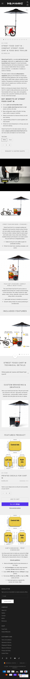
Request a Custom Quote (15, 151)
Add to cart (15, 499)
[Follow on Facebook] (2, 658)
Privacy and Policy (6, 650)
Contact (3, 615)
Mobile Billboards (6, 632)
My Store (5, 43)
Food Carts (4, 629)
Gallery (3, 613)
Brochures (4, 621)
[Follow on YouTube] (15, 658)
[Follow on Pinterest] (11, 658)
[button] (24, 675)
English (22, 663)
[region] (15, 336)
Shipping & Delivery (6, 645)
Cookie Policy (5, 653)
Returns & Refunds (6, 648)
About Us (4, 610)
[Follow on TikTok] (19, 658)
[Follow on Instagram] (6, 658)
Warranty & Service (6, 642)
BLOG (3, 618)
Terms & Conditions (6, 640)
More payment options (15, 508)
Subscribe (7, 601)
